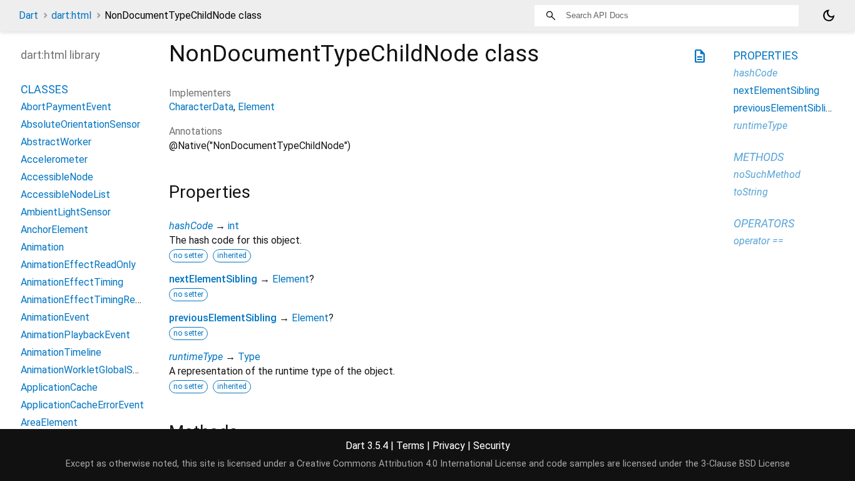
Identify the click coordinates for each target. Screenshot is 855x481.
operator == (759, 241)
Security (491, 446)
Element (256, 107)
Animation (42, 247)
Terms (410, 446)
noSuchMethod (767, 174)
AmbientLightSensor (66, 212)
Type (249, 357)
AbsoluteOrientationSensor (80, 124)
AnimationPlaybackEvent (75, 335)
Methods (759, 156)
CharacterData (201, 107)
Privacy (449, 446)
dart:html (71, 15)
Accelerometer (54, 159)
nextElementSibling (213, 279)
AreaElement (49, 422)
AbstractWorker (56, 142)
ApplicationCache (59, 387)
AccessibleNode (57, 177)
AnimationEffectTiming (72, 282)
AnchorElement (54, 229)
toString (751, 192)
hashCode (191, 226)
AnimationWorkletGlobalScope (88, 370)
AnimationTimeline (61, 352)
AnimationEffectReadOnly (78, 265)
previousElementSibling (223, 318)
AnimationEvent (55, 317)
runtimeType (196, 357)
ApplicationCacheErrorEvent (82, 405)
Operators (764, 223)
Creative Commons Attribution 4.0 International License (411, 463)
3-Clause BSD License (745, 463)
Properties (766, 55)
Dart (28, 15)
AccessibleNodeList (65, 194)
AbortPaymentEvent (66, 107)
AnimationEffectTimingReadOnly (93, 300)
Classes (44, 89)
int (233, 226)
